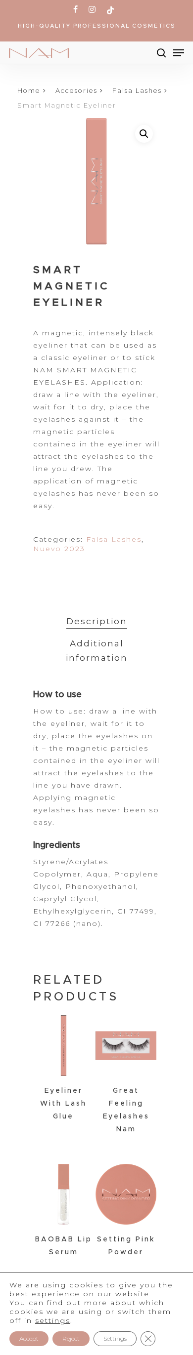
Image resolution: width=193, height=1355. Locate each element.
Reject (71, 1338)
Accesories (76, 90)
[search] (161, 53)
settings (52, 1320)
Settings (115, 1338)
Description (96, 621)
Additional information (97, 650)
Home (29, 90)
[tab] (96, 621)
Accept (29, 1338)
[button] (144, 134)
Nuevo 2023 (59, 548)
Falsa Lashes (137, 90)
